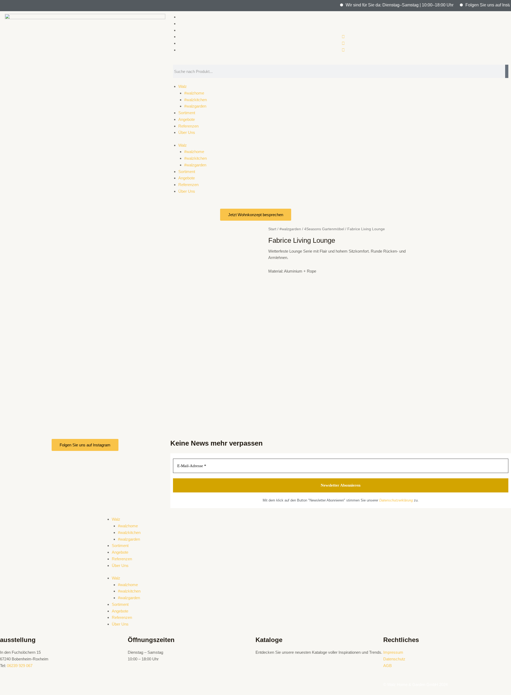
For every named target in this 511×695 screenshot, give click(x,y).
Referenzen (188, 126)
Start (272, 229)
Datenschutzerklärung (396, 500)
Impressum (393, 652)
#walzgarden (195, 106)
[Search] (506, 71)
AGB (387, 665)
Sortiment (186, 112)
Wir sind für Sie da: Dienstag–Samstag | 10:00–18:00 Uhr (390, 5)
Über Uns (186, 132)
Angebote (186, 119)
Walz (182, 86)
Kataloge (269, 639)
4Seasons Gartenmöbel (324, 229)
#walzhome (194, 93)
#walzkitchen (195, 99)
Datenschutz (394, 659)
